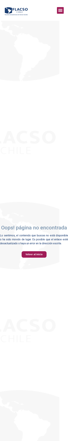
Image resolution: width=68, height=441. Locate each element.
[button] (60, 10)
